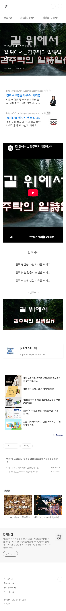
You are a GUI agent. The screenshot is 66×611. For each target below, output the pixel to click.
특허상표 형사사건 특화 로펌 (22, 118)
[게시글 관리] (16, 446)
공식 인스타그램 (10, 587)
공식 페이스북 (9, 583)
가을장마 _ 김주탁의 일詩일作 (20, 471)
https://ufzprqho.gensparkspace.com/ (25, 113)
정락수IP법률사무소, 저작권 (23, 95)
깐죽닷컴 (8, 534)
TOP (59, 579)
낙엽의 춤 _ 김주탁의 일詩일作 (20, 467)
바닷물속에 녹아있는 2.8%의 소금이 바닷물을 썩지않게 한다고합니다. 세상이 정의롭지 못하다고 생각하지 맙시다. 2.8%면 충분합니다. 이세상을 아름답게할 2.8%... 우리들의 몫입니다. (27, 543)
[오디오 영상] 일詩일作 (33, 459)
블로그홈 (8, 17)
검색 (53, 6)
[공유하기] (12, 446)
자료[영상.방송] (14, 459)
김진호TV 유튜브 (51, 17)
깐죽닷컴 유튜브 (27, 17)
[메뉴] (60, 6)
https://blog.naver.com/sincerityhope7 (25, 90)
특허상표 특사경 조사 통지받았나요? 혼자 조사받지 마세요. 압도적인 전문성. (23, 123)
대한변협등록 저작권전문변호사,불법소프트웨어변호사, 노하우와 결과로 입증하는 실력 (23, 101)
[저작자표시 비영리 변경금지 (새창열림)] (37, 446)
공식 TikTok (9, 592)
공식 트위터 (8, 579)
